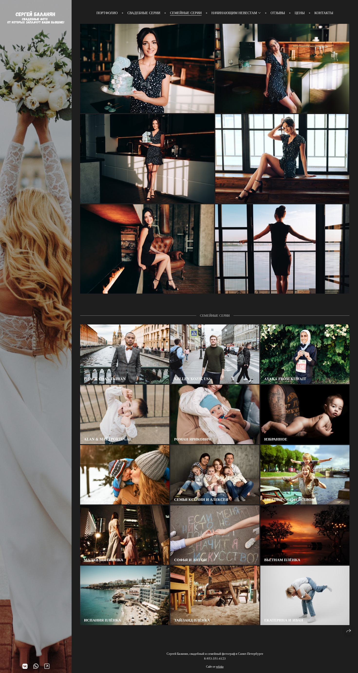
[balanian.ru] (35, 17)
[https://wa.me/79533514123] (35, 666)
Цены (300, 12)
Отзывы (278, 12)
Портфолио (107, 12)
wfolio (220, 666)
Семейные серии (186, 12)
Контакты (323, 12)
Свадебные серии (143, 12)
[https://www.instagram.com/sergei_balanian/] (46, 666)
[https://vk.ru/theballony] (25, 666)
